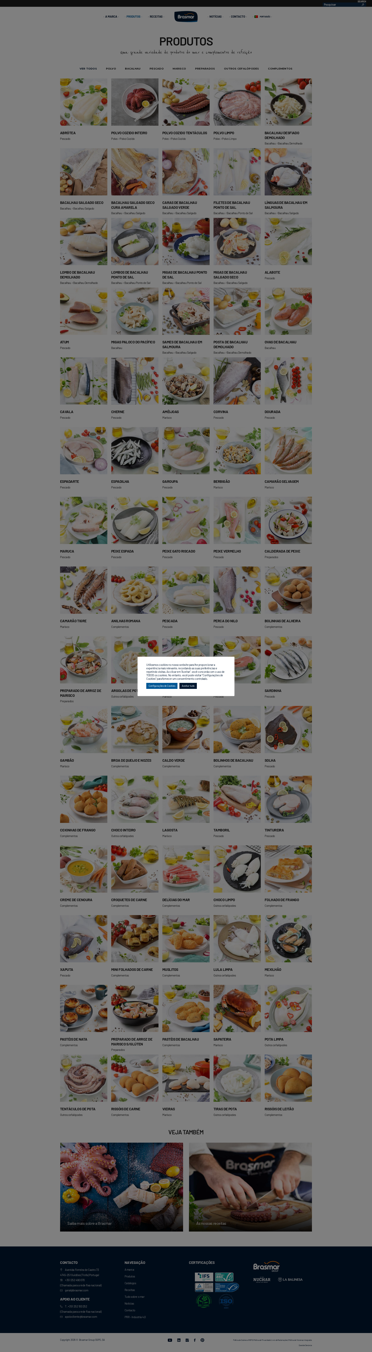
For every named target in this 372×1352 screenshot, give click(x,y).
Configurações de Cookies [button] (162, 685)
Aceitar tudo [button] (188, 685)
